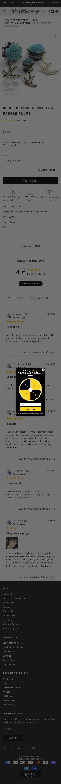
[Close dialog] (43, 369)
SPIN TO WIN (30, 409)
